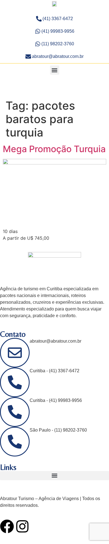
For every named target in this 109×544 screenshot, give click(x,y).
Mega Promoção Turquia (54, 148)
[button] (54, 70)
